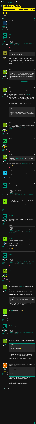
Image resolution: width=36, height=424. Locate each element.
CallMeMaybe (12, 34)
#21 (34, 20)
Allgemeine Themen (19, 43)
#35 (34, 268)
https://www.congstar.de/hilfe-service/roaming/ (18, 239)
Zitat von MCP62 (13, 156)
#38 (34, 323)
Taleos (19, 185)
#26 (34, 122)
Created (24, 231)
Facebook (27, 231)
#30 (34, 183)
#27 (34, 138)
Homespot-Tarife (32, 43)
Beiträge (3, 29)
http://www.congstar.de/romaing (26, 163)
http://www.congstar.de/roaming (29, 94)
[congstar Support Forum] (2, 1)
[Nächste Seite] (9, 18)
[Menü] (35, 1)
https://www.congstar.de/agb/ (20, 158)
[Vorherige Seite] (1, 18)
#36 (34, 284)
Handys (19, 44)
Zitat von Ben (12, 344)
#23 (34, 50)
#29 (34, 170)
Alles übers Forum (19, 332)
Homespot (30, 332)
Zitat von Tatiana (13, 71)
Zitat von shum (12, 52)
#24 (34, 69)
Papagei (23, 117)
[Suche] (33, 1)
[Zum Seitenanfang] (35, 423)
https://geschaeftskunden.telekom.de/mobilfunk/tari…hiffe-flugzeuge (18, 379)
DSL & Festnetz (15, 44)
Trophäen (3, 43)
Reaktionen (3, 28)
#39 (34, 338)
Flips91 (12, 215)
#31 (34, 199)
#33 (34, 236)
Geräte (17, 333)
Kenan (12, 310)
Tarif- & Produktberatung (26, 43)
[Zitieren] (34, 30)
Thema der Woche (20, 231)
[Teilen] (34, 18)
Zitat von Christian (13, 297)
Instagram (10, 232)
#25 (34, 87)
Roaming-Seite (22, 286)
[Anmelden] (16, 1)
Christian (12, 238)
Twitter (30, 231)
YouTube (14, 232)
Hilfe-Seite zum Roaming (24, 81)
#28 (34, 154)
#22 (34, 33)
